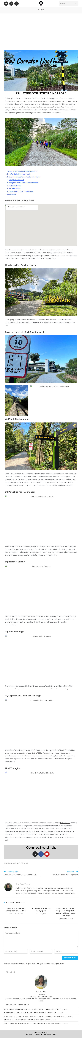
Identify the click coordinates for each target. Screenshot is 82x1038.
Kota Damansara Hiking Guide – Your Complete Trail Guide (30, 1009)
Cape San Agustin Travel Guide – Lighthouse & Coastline (29, 1023)
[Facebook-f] (41, 854)
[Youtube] (47, 854)
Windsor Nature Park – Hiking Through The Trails (16, 909)
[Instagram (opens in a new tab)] (11, 3)
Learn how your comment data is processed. (48, 964)
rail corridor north (14, 863)
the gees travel (23, 884)
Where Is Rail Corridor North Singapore (22, 171)
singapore (25, 863)
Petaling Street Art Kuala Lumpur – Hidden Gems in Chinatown (32, 1016)
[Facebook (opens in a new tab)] (6, 3)
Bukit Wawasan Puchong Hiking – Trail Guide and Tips (28, 1013)
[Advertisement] (41, 29)
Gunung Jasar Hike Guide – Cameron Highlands (24, 1020)
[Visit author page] (8, 887)
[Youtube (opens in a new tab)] (16, 3)
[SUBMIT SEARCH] (76, 3)
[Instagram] (35, 854)
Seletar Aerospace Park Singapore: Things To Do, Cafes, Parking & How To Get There (66, 912)
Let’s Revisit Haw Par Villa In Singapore (41, 909)
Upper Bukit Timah (16, 191)
